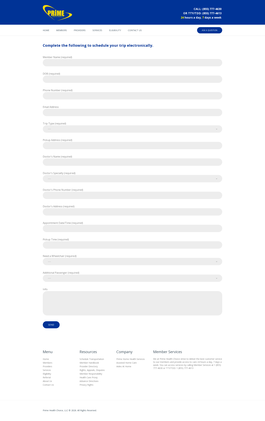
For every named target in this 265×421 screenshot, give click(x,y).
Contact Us (48, 384)
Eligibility (47, 373)
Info (45, 289)
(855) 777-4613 (211, 13)
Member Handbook (89, 362)
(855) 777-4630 (211, 9)
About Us (47, 381)
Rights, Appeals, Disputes (92, 370)
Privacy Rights (86, 384)
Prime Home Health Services (130, 359)
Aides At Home (123, 366)
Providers (47, 366)
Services (47, 370)
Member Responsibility (91, 373)
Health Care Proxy (89, 377)
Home (46, 359)
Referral (47, 377)
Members (47, 362)
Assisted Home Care (126, 362)
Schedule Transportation (92, 359)
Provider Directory (89, 366)
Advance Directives (89, 381)
